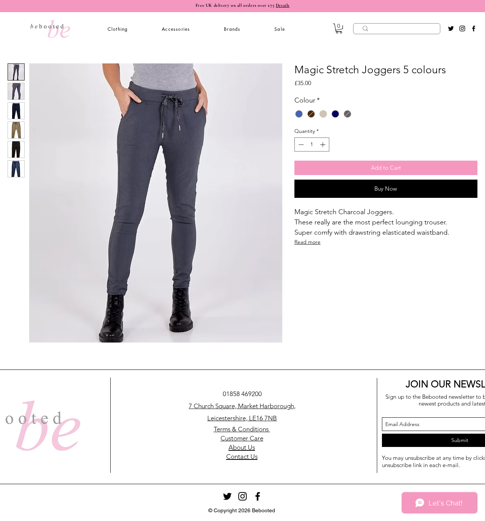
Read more (307, 241)
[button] (118, 29)
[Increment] (323, 144)
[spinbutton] (312, 144)
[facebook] (473, 28)
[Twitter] (451, 28)
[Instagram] (462, 28)
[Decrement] (300, 144)
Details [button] (282, 5)
